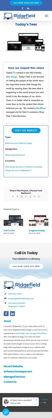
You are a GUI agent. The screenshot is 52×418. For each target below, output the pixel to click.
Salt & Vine (9, 230)
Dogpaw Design (37, 230)
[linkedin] (12, 313)
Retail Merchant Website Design (18, 143)
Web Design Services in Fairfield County (21, 167)
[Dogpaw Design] (38, 214)
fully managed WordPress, (36, 333)
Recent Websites (13, 366)
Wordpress (20, 155)
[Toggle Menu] (46, 16)
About (7, 321)
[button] (5, 224)
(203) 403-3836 (14, 294)
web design (20, 333)
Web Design (11, 76)
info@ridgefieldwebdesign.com (21, 298)
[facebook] (6, 313)
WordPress (41, 108)
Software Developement (18, 371)
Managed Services (14, 376)
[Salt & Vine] (13, 214)
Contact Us (10, 382)
